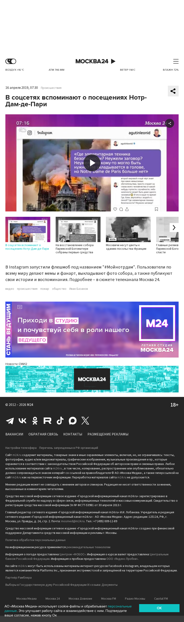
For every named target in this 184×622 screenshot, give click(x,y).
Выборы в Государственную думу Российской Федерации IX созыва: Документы (61, 585)
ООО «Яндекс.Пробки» (122, 559)
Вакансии (14, 434)
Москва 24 (92, 61)
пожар (44, 288)
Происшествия (51, 88)
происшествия (27, 288)
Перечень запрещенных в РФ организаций (68, 448)
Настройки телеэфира (21, 448)
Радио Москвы (135, 598)
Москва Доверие (80, 598)
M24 (30, 404)
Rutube (47, 420)
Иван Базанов (78, 288)
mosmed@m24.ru (73, 521)
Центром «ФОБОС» (72, 554)
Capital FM (161, 598)
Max (72, 420)
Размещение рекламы (108, 434)
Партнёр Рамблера (18, 577)
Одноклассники (35, 420)
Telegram (9, 420)
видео (9, 288)
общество (59, 288)
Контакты (72, 434)
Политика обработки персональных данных (35, 540)
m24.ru (17, 455)
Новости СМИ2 (16, 364)
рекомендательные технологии (88, 547)
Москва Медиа (26, 598)
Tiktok (60, 420)
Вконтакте (22, 420)
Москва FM (108, 598)
